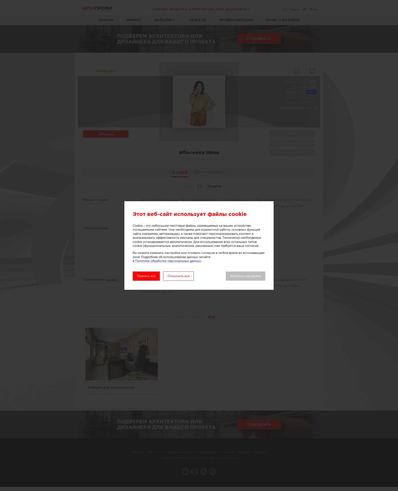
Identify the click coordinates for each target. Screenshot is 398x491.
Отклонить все (178, 276)
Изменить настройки (245, 276)
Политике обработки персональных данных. (168, 261)
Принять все (146, 276)
